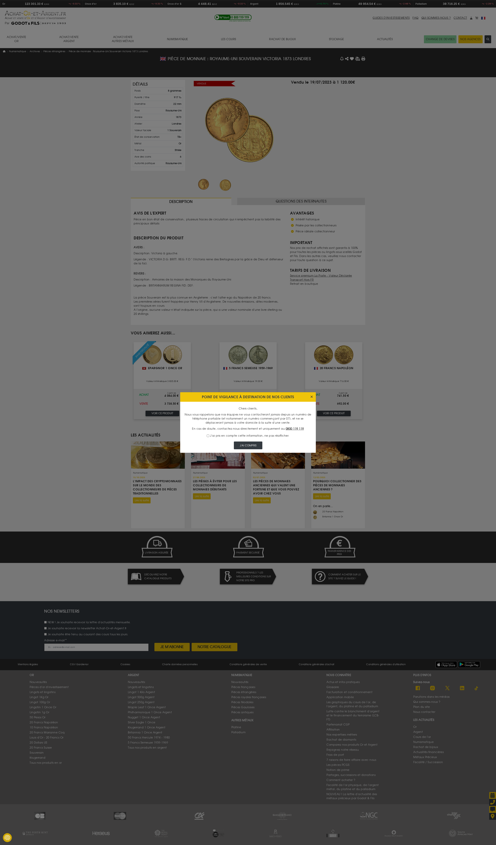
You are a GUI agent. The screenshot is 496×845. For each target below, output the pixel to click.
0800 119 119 (295, 428)
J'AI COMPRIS (248, 445)
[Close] (311, 397)
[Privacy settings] (7, 837)
